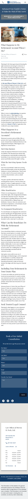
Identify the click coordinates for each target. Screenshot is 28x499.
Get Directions (9, 466)
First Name (4, 348)
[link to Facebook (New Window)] (3, 401)
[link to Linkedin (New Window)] (12, 401)
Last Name (4, 355)
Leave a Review (10, 446)
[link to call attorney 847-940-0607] (3, 2)
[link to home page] (14, 2)
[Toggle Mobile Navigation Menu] (25, 2)
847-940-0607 (11, 443)
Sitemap (10, 478)
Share (25, 54)
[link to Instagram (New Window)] (8, 401)
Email (2, 370)
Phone (2, 362)
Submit (23, 395)
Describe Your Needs (6, 377)
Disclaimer (17, 478)
